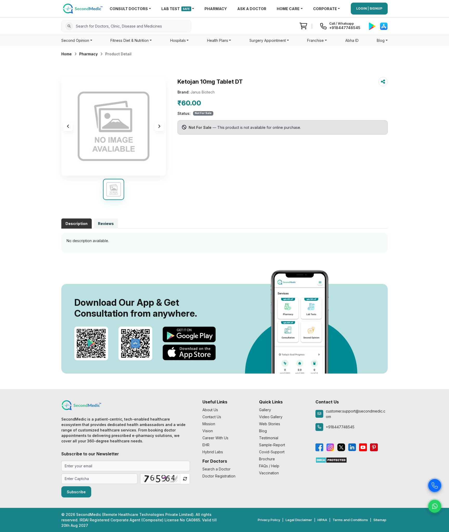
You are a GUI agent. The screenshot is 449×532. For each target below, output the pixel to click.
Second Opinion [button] (75, 40)
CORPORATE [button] (325, 8)
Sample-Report (272, 445)
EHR (205, 445)
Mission (208, 424)
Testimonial (268, 438)
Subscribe (76, 492)
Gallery (265, 410)
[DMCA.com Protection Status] (331, 459)
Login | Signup (369, 8)
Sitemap (379, 520)
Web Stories (269, 424)
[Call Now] (434, 484)
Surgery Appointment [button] (267, 40)
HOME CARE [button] (288, 8)
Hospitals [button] (178, 40)
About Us (210, 410)
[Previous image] (68, 126)
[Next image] (159, 126)
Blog (263, 431)
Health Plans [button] (217, 40)
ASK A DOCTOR (251, 8)
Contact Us (211, 417)
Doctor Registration (218, 476)
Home (66, 54)
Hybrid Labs (212, 452)
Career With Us (215, 438)
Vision (207, 431)
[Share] (383, 81)
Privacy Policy (269, 520)
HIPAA (322, 520)
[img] (113, 126)
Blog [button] (381, 40)
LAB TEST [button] (175, 8)
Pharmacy (88, 54)
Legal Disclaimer (299, 520)
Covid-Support (272, 452)
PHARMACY (215, 8)
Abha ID (352, 40)
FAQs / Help (269, 466)
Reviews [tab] (106, 223)
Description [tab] (76, 223)
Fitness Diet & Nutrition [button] (129, 40)
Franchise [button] (315, 40)
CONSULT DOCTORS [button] (129, 8)
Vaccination (269, 473)
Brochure (267, 459)
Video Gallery (270, 417)
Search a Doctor (216, 469)
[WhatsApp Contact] (434, 505)
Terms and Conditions (350, 520)
